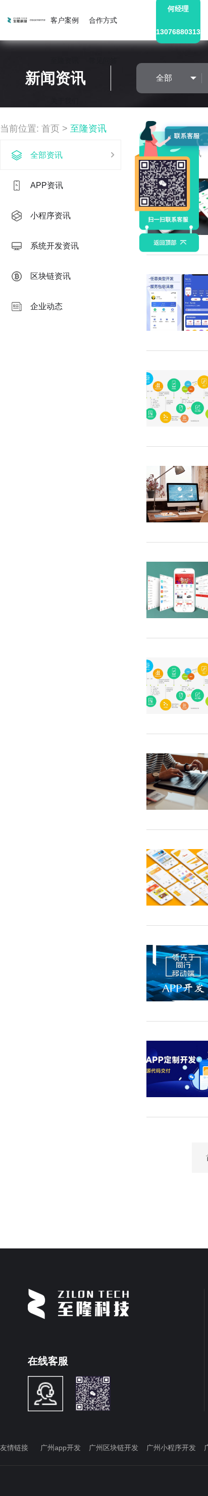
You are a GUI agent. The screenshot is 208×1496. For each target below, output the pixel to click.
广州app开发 (60, 1448)
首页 (50, 129)
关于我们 (64, 101)
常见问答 (103, 60)
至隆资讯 (64, 60)
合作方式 (103, 20)
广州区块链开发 (113, 1448)
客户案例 (64, 20)
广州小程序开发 (171, 1448)
